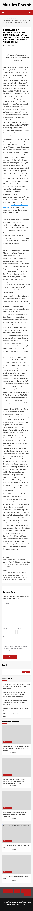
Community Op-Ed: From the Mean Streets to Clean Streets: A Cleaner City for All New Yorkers (16, 686)
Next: (16, 575)
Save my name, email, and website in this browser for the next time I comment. (15, 648)
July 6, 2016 (10, 45)
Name (5, 628)
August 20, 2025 (10, 786)
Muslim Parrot (16, 5)
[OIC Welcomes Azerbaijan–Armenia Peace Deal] (16, 864)
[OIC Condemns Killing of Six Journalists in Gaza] (16, 833)
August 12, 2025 (10, 850)
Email (19, 628)
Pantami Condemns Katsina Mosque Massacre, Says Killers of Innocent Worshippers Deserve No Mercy (14, 694)
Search (4, 665)
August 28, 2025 (10, 753)
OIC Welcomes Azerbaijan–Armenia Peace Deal (16, 715)
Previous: (16, 562)
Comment (6, 603)
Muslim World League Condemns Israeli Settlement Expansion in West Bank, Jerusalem (15, 702)
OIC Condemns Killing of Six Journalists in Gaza (16, 709)
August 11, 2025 (10, 881)
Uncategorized (7, 742)
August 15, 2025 (10, 819)
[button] (4, 12)
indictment (7, 360)
